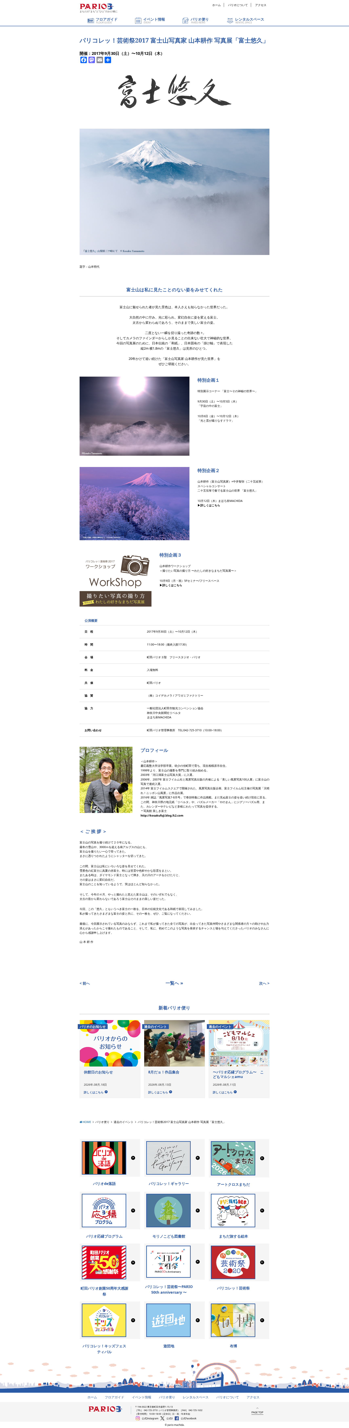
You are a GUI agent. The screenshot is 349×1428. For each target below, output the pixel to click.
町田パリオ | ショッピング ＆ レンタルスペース (97, 6)
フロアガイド (114, 1397)
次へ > (264, 983)
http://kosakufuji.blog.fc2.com (162, 815)
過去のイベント (124, 1122)
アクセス (260, 5)
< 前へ (85, 983)
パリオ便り (102, 1122)
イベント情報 (141, 1397)
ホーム (216, 5)
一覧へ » (174, 983)
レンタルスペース (196, 1397)
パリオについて (238, 5)
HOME (87, 1122)
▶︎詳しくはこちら (209, 505)
